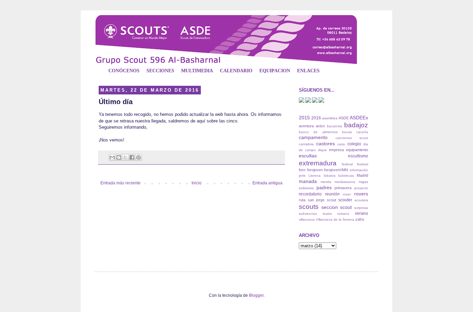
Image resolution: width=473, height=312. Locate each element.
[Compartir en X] (125, 157)
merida (326, 182)
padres (324, 187)
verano (361, 213)
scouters (361, 200)
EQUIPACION (274, 70)
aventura (306, 126)
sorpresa (361, 208)
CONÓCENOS (124, 70)
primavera (342, 188)
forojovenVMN (336, 170)
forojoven (315, 170)
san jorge (316, 200)
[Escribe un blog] (118, 157)
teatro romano (336, 213)
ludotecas (346, 175)
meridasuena (344, 182)
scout (331, 200)
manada (308, 181)
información (359, 170)
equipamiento (357, 150)
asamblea (330, 118)
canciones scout (352, 138)
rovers (361, 193)
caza (341, 144)
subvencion (308, 213)
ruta (302, 200)
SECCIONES (160, 70)
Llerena (315, 175)
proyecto (361, 188)
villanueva (307, 219)
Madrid (362, 175)
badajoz (356, 125)
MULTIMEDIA (197, 70)
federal (347, 164)
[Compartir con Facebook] (131, 157)
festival (362, 164)
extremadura (318, 163)
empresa (336, 150)
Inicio (196, 183)
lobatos (330, 175)
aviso (320, 126)
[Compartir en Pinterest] (138, 157)
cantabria (306, 144)
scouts (309, 206)
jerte (302, 175)
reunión (332, 194)
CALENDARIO (236, 70)
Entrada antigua (267, 183)
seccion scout (336, 207)
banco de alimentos (318, 132)
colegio (354, 143)
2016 (316, 118)
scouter (345, 200)
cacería (362, 132)
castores (325, 143)
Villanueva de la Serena (335, 219)
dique (322, 150)
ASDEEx (359, 117)
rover (347, 194)
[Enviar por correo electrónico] (112, 157)
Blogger (256, 295)
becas (347, 132)
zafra (359, 219)
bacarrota (334, 126)
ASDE (344, 118)
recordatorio (310, 194)
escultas (308, 155)
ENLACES (308, 70)
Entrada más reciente (120, 183)
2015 (304, 117)
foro (302, 170)
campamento (313, 137)
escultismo (358, 156)
